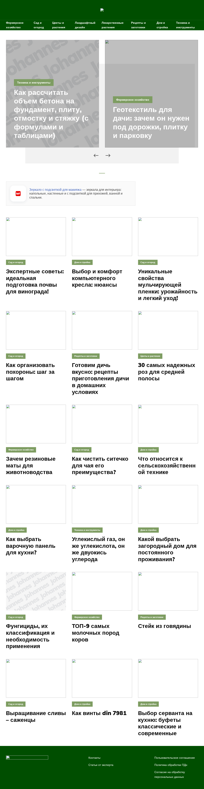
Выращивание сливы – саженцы (36, 716)
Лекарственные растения (113, 25)
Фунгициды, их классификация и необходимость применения (30, 636)
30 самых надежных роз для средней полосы (166, 372)
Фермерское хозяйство (15, 25)
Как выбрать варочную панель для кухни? (30, 546)
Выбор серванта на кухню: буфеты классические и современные (165, 723)
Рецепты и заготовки (138, 25)
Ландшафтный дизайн (85, 25)
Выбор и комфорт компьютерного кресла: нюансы (97, 278)
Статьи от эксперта (100, 765)
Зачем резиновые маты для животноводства (31, 465)
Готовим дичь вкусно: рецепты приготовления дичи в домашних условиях (100, 378)
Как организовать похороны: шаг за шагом (30, 372)
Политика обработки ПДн (170, 765)
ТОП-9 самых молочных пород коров (95, 633)
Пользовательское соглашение (174, 757)
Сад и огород (39, 25)
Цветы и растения (58, 25)
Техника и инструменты (185, 25)
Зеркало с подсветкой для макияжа (55, 189)
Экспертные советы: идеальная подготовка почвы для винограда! (35, 281)
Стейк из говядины (164, 626)
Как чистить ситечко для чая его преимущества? (100, 465)
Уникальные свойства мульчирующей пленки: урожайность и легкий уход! (167, 284)
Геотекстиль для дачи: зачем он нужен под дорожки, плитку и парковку (151, 122)
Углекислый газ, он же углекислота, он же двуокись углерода (98, 549)
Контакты (94, 757)
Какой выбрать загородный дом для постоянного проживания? (167, 549)
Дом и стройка (162, 25)
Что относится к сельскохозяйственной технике (167, 465)
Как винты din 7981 (99, 713)
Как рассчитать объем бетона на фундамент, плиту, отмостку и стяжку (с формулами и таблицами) (51, 114)
